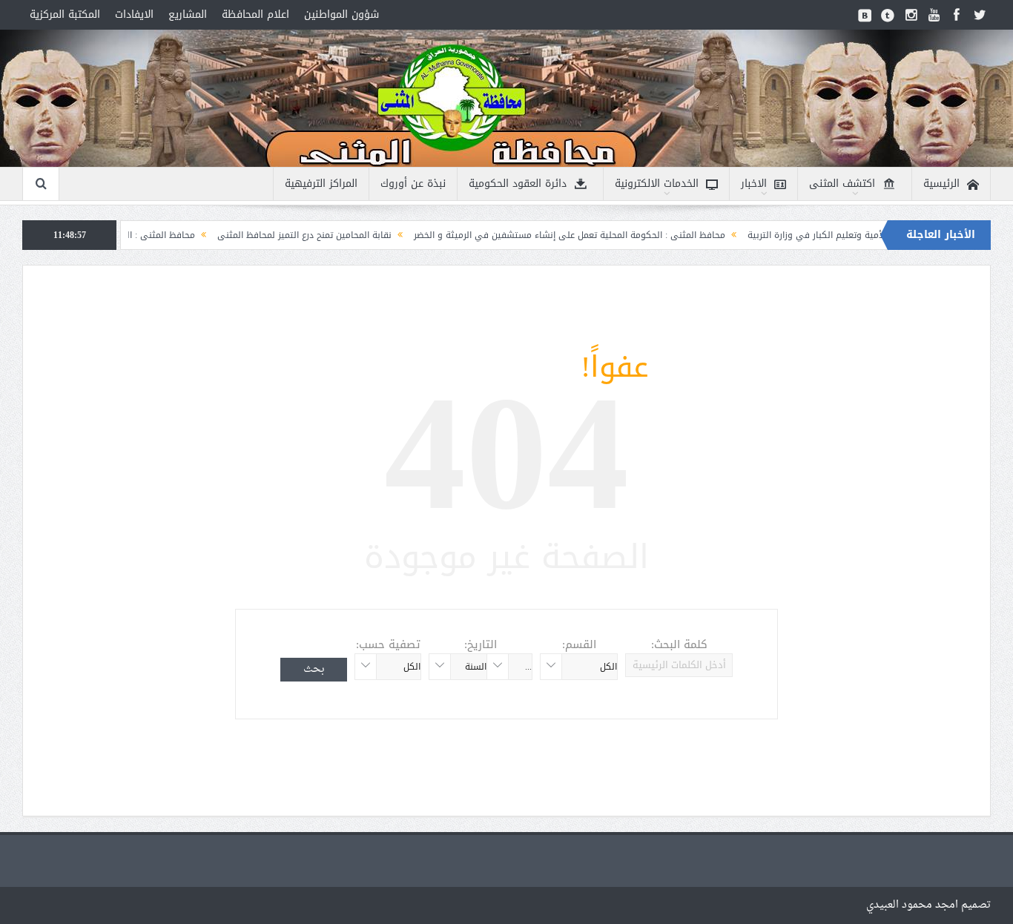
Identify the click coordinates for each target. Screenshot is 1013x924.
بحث (314, 669)
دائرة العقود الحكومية (518, 184)
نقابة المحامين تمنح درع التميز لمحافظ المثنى (337, 235)
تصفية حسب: (388, 644)
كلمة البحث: (679, 644)
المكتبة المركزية (65, 14)
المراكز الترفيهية (321, 184)
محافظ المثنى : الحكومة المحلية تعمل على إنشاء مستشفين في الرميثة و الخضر (602, 235)
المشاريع (187, 14)
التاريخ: (480, 644)
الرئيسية (941, 184)
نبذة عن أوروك (413, 184)
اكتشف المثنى (842, 184)
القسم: (579, 644)
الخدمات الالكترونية (657, 184)
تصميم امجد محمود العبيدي (928, 905)
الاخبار (754, 184)
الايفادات (134, 14)
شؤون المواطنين (341, 14)
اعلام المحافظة (255, 14)
